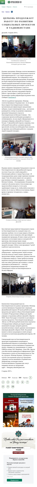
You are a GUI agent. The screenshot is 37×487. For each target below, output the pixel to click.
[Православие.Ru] (14, 2)
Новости (15, 6)
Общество (9, 6)
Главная (3, 6)
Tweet (3, 11)
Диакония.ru (12, 97)
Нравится (8, 11)
